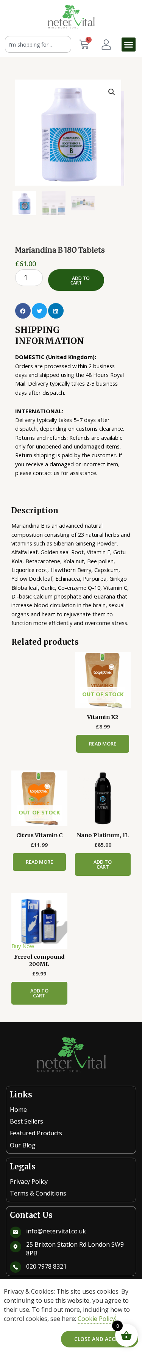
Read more (102, 743)
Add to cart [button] (103, 864)
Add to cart (80, 280)
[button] (129, 45)
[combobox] (38, 44)
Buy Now (22, 946)
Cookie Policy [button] (96, 1318)
